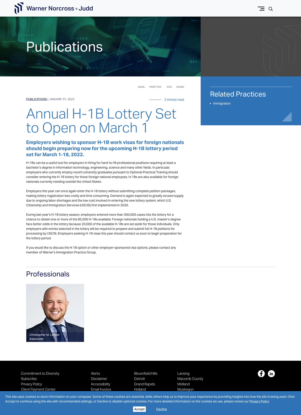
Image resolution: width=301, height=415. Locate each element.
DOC (169, 86)
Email (141, 86)
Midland (183, 384)
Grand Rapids (144, 384)
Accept (139, 409)
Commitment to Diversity (40, 373)
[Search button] (271, 8)
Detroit (139, 378)
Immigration (222, 103)
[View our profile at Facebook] (261, 373)
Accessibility (100, 384)
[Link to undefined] (55, 313)
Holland (140, 389)
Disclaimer (99, 378)
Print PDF (155, 86)
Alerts (95, 373)
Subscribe (29, 378)
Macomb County (190, 378)
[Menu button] (261, 8)
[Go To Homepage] (54, 8)
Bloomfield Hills (145, 373)
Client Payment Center (38, 389)
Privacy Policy (259, 401)
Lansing (183, 373)
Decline (161, 409)
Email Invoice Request (101, 391)
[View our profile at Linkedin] (271, 373)
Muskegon (185, 389)
